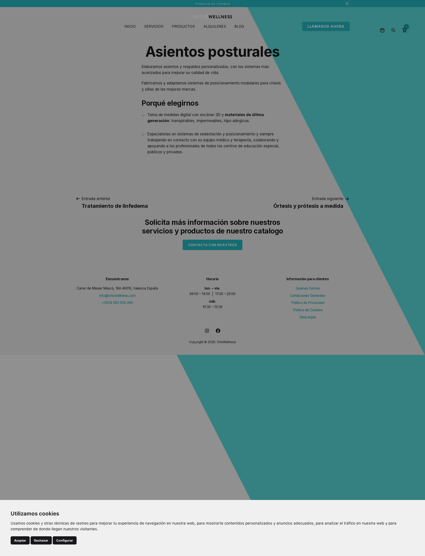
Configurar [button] (64, 540)
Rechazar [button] (41, 540)
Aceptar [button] (20, 540)
